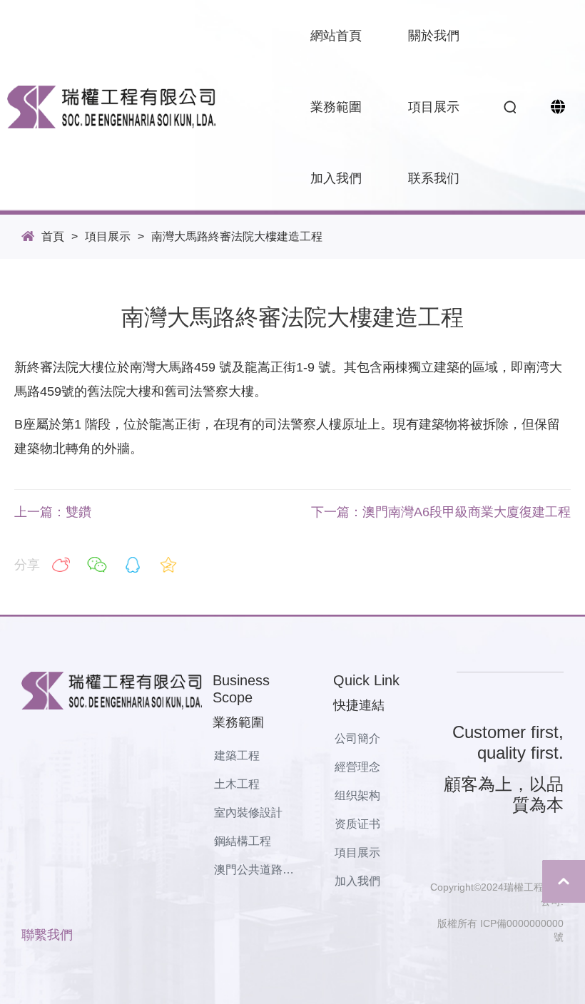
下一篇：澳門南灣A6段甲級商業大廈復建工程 (441, 512)
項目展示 (108, 236)
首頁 (52, 236)
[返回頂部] (563, 881)
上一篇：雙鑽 (52, 512)
